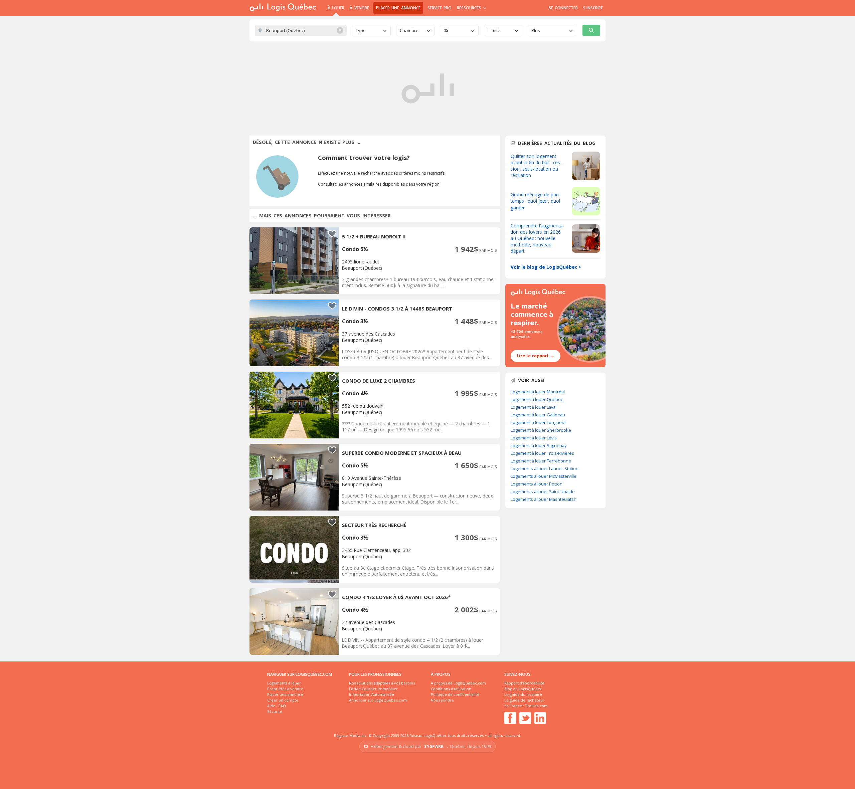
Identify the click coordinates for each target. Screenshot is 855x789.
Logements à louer (284, 682)
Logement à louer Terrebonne (541, 461)
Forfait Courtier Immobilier (373, 688)
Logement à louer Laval (533, 407)
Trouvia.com (536, 705)
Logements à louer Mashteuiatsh (543, 499)
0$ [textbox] (446, 30)
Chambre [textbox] (409, 30)
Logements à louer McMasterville (543, 476)
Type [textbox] (361, 30)
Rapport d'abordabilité (524, 682)
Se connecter (563, 8)
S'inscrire (593, 8)
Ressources (470, 8)
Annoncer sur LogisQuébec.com (378, 700)
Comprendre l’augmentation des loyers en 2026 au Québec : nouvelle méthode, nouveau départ (537, 238)
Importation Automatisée (371, 694)
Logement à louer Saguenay (538, 445)
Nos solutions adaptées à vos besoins (382, 682)
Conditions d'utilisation (451, 688)
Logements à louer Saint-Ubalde (543, 491)
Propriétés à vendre (285, 688)
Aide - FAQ (276, 705)
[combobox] (371, 30)
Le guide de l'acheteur (524, 700)
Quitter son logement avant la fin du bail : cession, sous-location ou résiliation (536, 165)
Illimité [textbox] (494, 30)
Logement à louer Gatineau (538, 415)
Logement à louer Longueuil (538, 422)
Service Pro (440, 8)
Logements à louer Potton (536, 484)
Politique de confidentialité (455, 694)
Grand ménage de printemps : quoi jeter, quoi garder (535, 200)
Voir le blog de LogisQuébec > (546, 267)
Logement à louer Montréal (538, 392)
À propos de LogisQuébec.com (458, 682)
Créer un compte (282, 700)
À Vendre (359, 8)
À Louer (336, 8)
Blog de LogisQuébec (523, 688)
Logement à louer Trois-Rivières (542, 453)
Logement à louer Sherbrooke (541, 430)
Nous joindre (442, 700)
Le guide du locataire (523, 694)
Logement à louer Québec (537, 399)
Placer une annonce (398, 8)
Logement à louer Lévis (534, 438)
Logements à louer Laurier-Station (544, 468)
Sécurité (274, 711)
